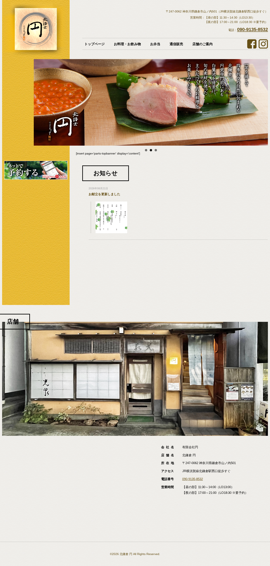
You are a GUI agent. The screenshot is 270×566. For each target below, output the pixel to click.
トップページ (94, 44)
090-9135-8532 (252, 29)
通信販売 (176, 44)
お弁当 (155, 44)
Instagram (263, 44)
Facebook (252, 44)
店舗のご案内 (202, 44)
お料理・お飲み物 (127, 44)
